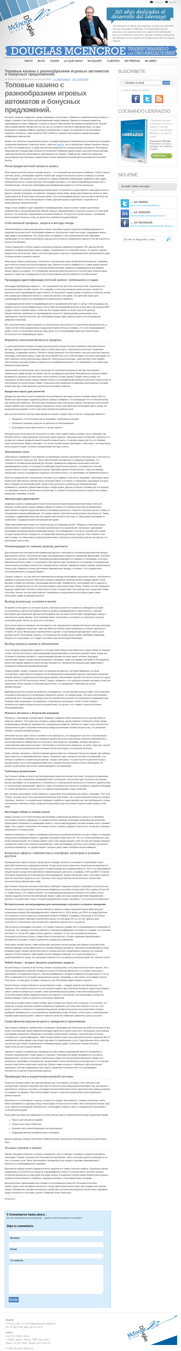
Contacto (158, 2)
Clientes (113, 61)
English (172, 2)
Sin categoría (80, 79)
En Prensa (132, 61)
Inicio (29, 61)
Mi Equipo (95, 61)
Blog (41, 61)
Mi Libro (151, 61)
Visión (54, 61)
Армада (60, 144)
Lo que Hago (73, 61)
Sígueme (128, 174)
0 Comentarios (61, 79)
